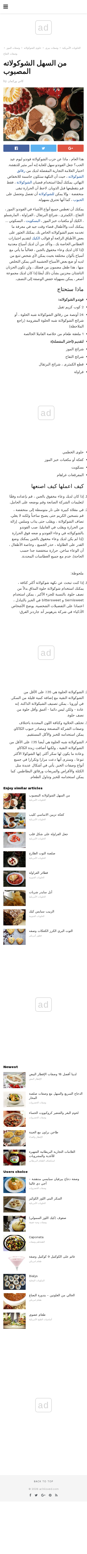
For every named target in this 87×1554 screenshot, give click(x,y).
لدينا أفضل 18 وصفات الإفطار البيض (53, 1074)
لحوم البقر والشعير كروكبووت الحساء (54, 1113)
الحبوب (78, 200)
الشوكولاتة (24, 182)
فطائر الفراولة (38, 872)
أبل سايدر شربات (40, 892)
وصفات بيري (51, 47)
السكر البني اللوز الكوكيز (45, 1198)
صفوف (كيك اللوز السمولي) (47, 1218)
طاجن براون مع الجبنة (43, 1132)
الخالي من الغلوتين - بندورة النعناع (52, 1295)
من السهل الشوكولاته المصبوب (49, 795)
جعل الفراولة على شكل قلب (48, 834)
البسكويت (33, 221)
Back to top (43, 1481)
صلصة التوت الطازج (42, 853)
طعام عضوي (37, 1314)
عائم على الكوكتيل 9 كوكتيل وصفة (52, 1256)
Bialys (33, 1276)
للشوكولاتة (46, 194)
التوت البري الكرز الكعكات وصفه (51, 931)
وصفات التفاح (10, 53)
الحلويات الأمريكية (71, 47)
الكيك (36, 238)
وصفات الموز (13, 47)
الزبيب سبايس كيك (41, 911)
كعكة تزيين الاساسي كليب (46, 814)
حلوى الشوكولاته (32, 47)
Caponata (36, 1237)
